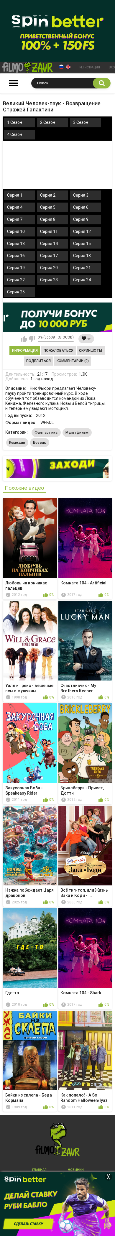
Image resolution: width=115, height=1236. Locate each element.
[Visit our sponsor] (57, 317)
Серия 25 (16, 292)
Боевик (39, 443)
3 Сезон (80, 122)
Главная (39, 1170)
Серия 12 (82, 231)
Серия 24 (82, 279)
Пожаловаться (58, 351)
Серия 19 (16, 267)
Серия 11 (49, 231)
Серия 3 (80, 195)
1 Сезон (14, 122)
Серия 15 (82, 243)
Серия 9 (80, 219)
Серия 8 (47, 219)
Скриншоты (90, 351)
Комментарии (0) (73, 361)
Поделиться (38, 361)
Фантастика (46, 432)
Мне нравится (24, 339)
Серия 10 (16, 231)
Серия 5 (47, 207)
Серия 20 (49, 267)
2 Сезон (47, 122)
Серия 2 (47, 195)
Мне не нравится (32, 339)
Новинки (76, 1170)
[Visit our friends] (57, 468)
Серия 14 (49, 243)
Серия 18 (82, 255)
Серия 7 (14, 219)
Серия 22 (16, 279)
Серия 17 (49, 255)
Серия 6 (80, 207)
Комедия (17, 443)
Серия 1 (14, 195)
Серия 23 (49, 279)
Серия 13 (16, 243)
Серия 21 (82, 267)
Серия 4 (14, 207)
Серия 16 (16, 255)
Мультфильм (77, 432)
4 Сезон (14, 134)
